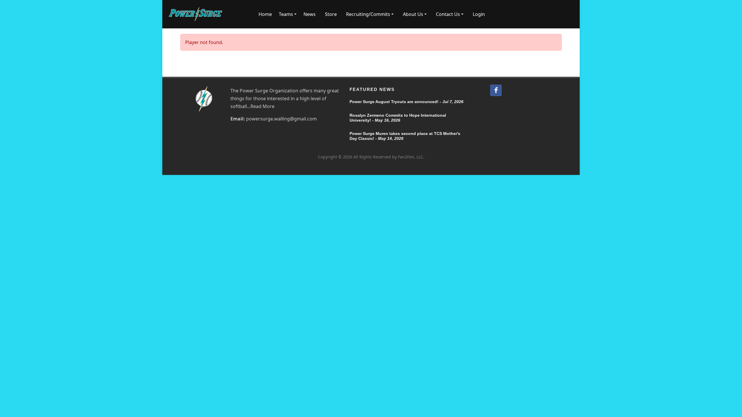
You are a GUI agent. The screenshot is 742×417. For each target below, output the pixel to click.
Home (265, 14)
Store (331, 14)
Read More (262, 106)
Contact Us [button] (448, 14)
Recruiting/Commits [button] (368, 14)
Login (479, 14)
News (309, 14)
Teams (286, 14)
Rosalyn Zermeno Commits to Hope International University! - (398, 117)
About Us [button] (413, 14)
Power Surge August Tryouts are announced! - (406, 101)
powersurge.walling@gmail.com (281, 119)
